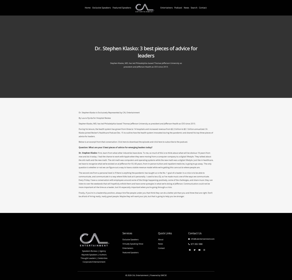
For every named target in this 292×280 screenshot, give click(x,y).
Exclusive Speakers (101, 8)
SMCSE (164, 275)
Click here (122, 142)
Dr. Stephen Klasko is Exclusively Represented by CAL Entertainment (109, 112)
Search (194, 8)
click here (158, 142)
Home (88, 8)
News (186, 8)
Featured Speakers (122, 8)
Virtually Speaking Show (133, 244)
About (160, 239)
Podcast (178, 8)
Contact (203, 8)
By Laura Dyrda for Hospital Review (95, 118)
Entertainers (166, 8)
